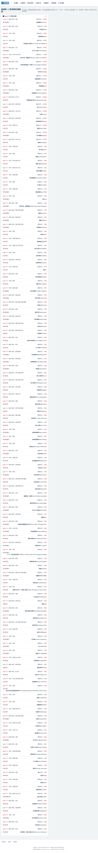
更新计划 (39, 3)
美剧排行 (23, 3)
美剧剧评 (46, 3)
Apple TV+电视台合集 (10, 16)
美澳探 (9, 841)
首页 (17, 3)
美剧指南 (54, 3)
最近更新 (31, 3)
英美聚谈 (15, 841)
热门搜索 (62, 3)
